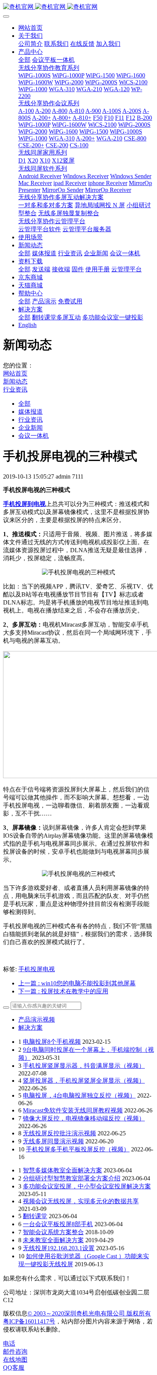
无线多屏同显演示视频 (53, 1141)
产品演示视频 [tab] (36, 1019)
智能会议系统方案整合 (53, 1232)
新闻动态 (15, 381)
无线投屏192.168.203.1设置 (59, 1248)
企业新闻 (30, 427)
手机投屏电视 (36, 969)
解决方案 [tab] (30, 1027)
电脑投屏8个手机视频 (52, 1041)
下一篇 (63, 991)
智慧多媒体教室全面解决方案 (62, 1170)
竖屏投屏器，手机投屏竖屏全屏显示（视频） (84, 1080)
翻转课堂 (35, 1216)
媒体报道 (30, 411)
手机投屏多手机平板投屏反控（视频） (78, 1149)
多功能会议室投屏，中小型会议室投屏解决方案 (87, 1186)
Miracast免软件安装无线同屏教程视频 (73, 1110)
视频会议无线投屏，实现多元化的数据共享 (81, 1201)
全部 (24, 59)
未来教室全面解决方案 (53, 1240)
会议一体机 (33, 435)
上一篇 (77, 983)
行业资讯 (15, 389)
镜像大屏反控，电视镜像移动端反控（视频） (84, 1118)
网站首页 (30, 27)
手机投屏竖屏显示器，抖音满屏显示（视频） (84, 1065)
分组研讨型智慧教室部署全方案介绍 (71, 1178)
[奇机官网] (78, 7)
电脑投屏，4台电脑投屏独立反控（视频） (79, 1095)
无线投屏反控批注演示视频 (59, 1133)
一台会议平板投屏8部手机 (58, 1224)
